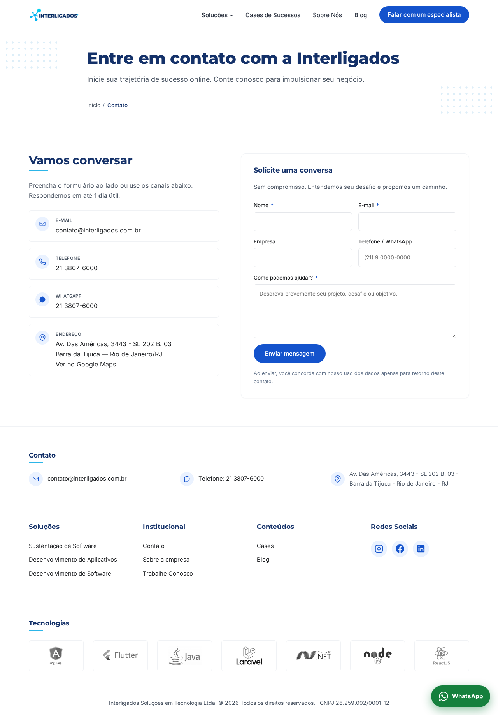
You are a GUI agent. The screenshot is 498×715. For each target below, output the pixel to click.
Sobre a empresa (166, 559)
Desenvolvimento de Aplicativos (73, 559)
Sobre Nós (327, 15)
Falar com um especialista (424, 14)
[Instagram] (379, 549)
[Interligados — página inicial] (54, 14)
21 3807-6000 (77, 268)
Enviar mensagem (289, 353)
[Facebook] (400, 549)
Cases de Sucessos (272, 15)
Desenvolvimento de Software (70, 573)
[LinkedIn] (421, 549)
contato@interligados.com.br (98, 230)
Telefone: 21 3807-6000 (231, 478)
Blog (360, 15)
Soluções (215, 15)
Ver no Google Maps (86, 364)
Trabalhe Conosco (168, 573)
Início (93, 105)
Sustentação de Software (63, 545)
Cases (265, 545)
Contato (154, 545)
